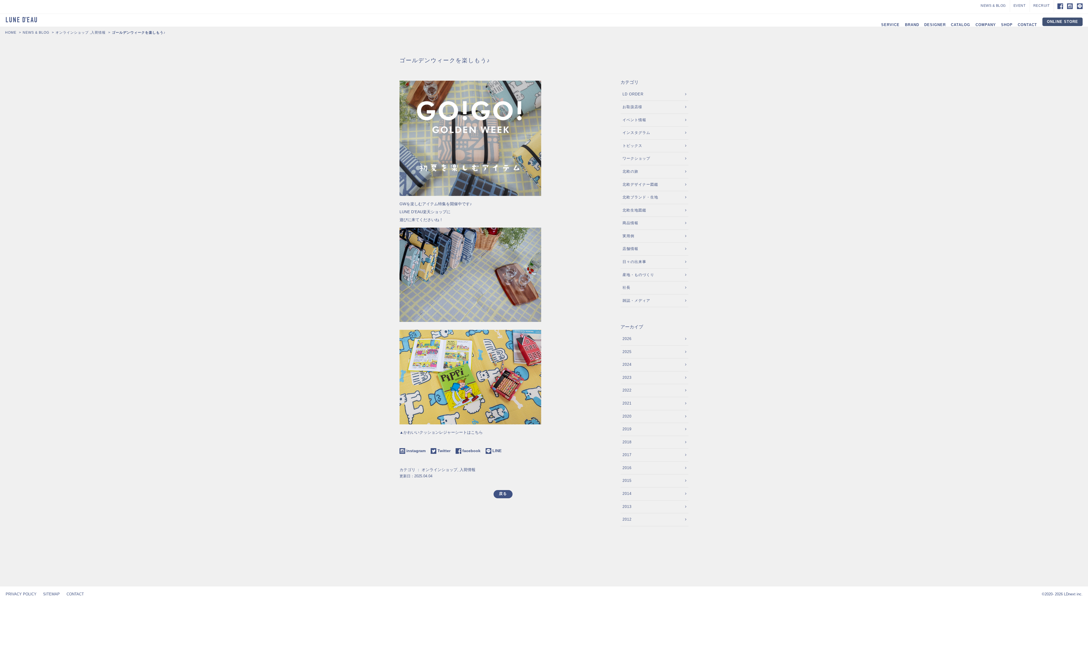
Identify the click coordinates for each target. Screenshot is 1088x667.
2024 (627, 364)
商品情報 (630, 223)
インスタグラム (636, 133)
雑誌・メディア (636, 300)
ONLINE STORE (1062, 22)
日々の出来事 (634, 262)
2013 (627, 506)
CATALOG (960, 25)
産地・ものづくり (638, 275)
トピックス (632, 146)
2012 (627, 519)
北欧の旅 (630, 171)
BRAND (912, 25)
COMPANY (986, 25)
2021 (627, 403)
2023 (627, 377)
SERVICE (890, 25)
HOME (10, 33)
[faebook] (1058, 6)
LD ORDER (632, 94)
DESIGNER (935, 25)
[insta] (1070, 6)
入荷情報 (98, 33)
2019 (627, 429)
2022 (627, 390)
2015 (627, 480)
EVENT (1019, 6)
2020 (627, 416)
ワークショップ (636, 158)
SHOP (1007, 25)
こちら (477, 432)
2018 (627, 442)
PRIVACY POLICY (21, 594)
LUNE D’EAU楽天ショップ (423, 211)
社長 (626, 287)
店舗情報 (630, 249)
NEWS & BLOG (993, 6)
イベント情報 (634, 120)
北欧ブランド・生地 (640, 197)
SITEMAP (51, 594)
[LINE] (1080, 6)
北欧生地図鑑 (634, 210)
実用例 (628, 236)
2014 (627, 493)
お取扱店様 (632, 107)
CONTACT (1027, 25)
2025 (627, 352)
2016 (627, 468)
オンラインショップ (72, 33)
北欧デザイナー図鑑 (640, 184)
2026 (627, 339)
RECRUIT (1041, 6)
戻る (503, 493)
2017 (627, 455)
